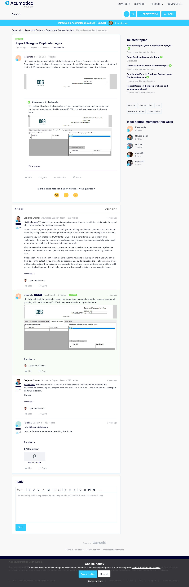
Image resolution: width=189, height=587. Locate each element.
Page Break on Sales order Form (143, 57)
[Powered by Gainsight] (94, 543)
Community (173, 4)
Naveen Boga (141, 136)
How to (131, 105)
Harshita (28, 423)
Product (156, 4)
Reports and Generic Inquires (60, 30)
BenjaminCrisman (32, 218)
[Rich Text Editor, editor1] (66, 507)
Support (139, 4)
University (124, 4)
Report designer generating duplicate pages (149, 45)
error (158, 105)
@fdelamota (32, 222)
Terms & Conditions (74, 550)
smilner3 (139, 144)
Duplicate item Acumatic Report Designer (147, 65)
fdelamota (28, 57)
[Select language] (133, 14)
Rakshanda (140, 127)
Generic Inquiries (136, 111)
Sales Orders (154, 111)
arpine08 (139, 153)
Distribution (132, 61)
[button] (148, 14)
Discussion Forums (34, 30)
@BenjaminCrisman (38, 427)
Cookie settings (93, 550)
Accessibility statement (113, 550)
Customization (145, 105)
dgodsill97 (140, 161)
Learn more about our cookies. (146, 567)
